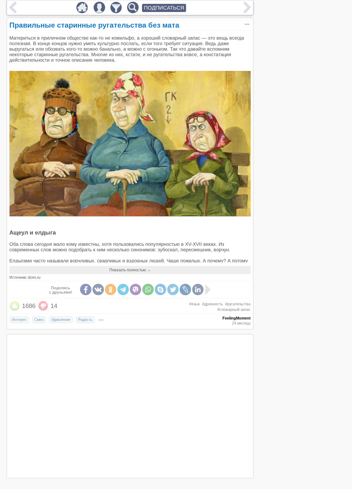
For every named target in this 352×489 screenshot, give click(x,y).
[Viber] (135, 289)
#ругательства (237, 304)
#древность (212, 304)
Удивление (61, 320)
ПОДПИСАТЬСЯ (164, 8)
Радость (85, 320)
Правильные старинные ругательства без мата (94, 25)
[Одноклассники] (110, 289)
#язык (194, 304)
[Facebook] (85, 289)
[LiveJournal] (185, 289)
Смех (39, 320)
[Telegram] (123, 289)
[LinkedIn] (198, 289)
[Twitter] (173, 289)
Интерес (19, 320)
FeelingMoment (236, 318)
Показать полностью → (130, 270)
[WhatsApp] (148, 289)
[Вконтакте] (98, 289)
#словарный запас (233, 310)
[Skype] (160, 289)
